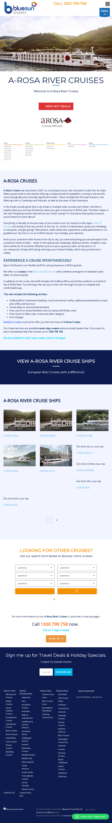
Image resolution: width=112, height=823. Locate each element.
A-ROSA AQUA (11, 435)
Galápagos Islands (27, 739)
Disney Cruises (61, 724)
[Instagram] (96, 4)
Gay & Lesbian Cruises (9, 710)
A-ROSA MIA (83, 487)
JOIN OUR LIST (63, 672)
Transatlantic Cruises (27, 777)
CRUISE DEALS (62, 691)
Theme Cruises (9, 746)
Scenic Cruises (61, 768)
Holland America (61, 730)
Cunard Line (63, 708)
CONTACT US (9, 792)
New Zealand (28, 762)
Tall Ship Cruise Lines (47, 716)
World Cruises (28, 789)
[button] (90, 817)
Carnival (61, 712)
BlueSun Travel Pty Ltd (72, 809)
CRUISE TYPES (10, 691)
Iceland (25, 744)
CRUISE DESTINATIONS (26, 692)
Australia (26, 711)
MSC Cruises (63, 735)
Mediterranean (28, 754)
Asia (24, 701)
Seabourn (62, 773)
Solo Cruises (11, 741)
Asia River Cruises (26, 706)
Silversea (62, 776)
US (104, 12)
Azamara (62, 704)
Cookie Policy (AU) (25, 794)
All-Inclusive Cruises (11, 696)
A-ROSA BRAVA (48, 435)
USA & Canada (25, 784)
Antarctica (26, 697)
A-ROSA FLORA (84, 435)
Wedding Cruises (10, 753)
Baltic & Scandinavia (27, 716)
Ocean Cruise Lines (48, 696)
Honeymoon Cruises (11, 719)
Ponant (61, 749)
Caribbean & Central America (27, 724)
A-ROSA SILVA (47, 471)
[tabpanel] (56, 43)
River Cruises (11, 730)
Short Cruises (12, 734)
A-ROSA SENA (11, 471)
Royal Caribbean (63, 761)
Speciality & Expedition (47, 709)
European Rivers (26, 733)
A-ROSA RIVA (11, 505)
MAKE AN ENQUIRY (86, 691)
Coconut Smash (69, 815)
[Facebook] (91, 4)
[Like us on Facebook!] (97, 810)
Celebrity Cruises (62, 717)
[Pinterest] (100, 4)
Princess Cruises (62, 754)
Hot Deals (62, 694)
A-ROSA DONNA (85, 470)
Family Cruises (9, 702)
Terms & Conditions (45, 812)
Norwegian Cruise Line (63, 740)
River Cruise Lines (47, 702)
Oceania (62, 745)
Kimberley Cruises (26, 749)
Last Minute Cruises (11, 725)
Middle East (27, 758)
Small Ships (11, 738)
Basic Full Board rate (44, 271)
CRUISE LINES (45, 691)
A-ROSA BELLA (84, 452)
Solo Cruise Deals (63, 699)
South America (25, 767)
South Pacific (27, 772)
